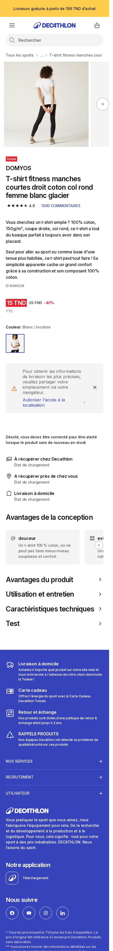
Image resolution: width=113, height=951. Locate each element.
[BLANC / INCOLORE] (15, 343)
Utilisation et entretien (40, 594)
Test (12, 623)
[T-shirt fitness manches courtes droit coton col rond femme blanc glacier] (46, 104)
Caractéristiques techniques (50, 609)
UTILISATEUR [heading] (17, 793)
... (41, 55)
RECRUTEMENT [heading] (20, 777)
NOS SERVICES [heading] (19, 761)
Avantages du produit (39, 580)
